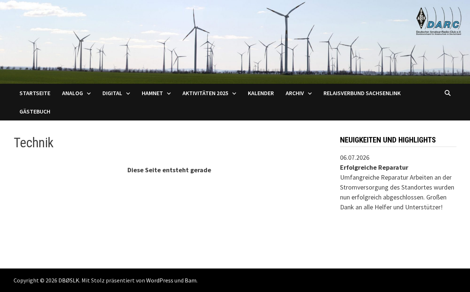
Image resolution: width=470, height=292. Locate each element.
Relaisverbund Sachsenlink (362, 93)
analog (72, 93)
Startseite (34, 93)
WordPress (159, 280)
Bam (190, 280)
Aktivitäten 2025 (205, 93)
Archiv (295, 93)
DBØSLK (68, 280)
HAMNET (152, 93)
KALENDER (261, 93)
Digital (112, 93)
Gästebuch (34, 111)
